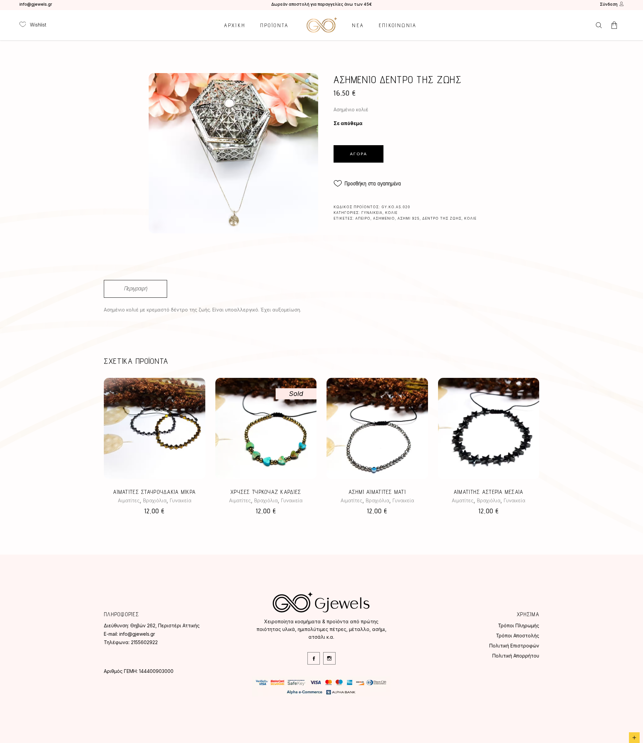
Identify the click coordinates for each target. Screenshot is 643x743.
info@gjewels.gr (35, 4)
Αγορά (358, 154)
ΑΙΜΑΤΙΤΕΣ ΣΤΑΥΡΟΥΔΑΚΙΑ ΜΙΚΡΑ (154, 492)
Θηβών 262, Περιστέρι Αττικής (165, 625)
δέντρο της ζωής (441, 218)
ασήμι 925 (409, 218)
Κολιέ (391, 213)
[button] (308, 81)
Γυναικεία (371, 213)
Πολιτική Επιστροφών (514, 645)
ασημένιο (384, 218)
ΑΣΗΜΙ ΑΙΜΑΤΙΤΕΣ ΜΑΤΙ (377, 492)
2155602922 (144, 642)
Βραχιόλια (154, 500)
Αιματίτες (129, 500)
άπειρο (362, 218)
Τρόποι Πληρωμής (518, 625)
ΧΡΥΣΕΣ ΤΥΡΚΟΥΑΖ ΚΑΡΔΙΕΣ (265, 492)
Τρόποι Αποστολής (517, 635)
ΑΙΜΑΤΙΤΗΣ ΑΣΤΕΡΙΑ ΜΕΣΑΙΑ (488, 492)
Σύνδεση (609, 4)
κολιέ (470, 218)
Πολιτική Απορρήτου (515, 656)
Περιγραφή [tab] (135, 288)
